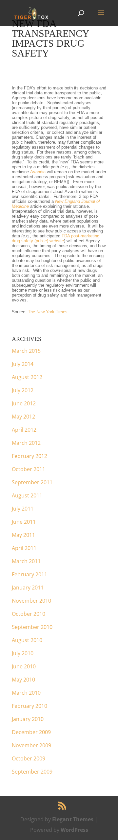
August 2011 (27, 495)
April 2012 (24, 429)
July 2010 (22, 653)
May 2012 (23, 416)
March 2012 (26, 442)
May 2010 (23, 679)
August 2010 (27, 640)
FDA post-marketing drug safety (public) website (55, 238)
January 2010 (28, 719)
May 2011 (23, 535)
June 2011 (24, 521)
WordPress (74, 829)
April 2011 (24, 548)
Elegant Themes (72, 819)
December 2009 (31, 732)
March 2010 (26, 692)
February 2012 (29, 456)
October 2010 (28, 613)
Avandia (38, 171)
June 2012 (24, 403)
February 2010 (29, 705)
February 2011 (29, 574)
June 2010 (24, 666)
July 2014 (22, 364)
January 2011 (28, 587)
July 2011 (22, 508)
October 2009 (28, 758)
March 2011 (26, 561)
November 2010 (31, 600)
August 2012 (27, 377)
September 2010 (32, 627)
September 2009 (32, 771)
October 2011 (28, 469)
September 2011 (32, 482)
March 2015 (26, 350)
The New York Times (48, 311)
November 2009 (31, 745)
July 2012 (22, 390)
